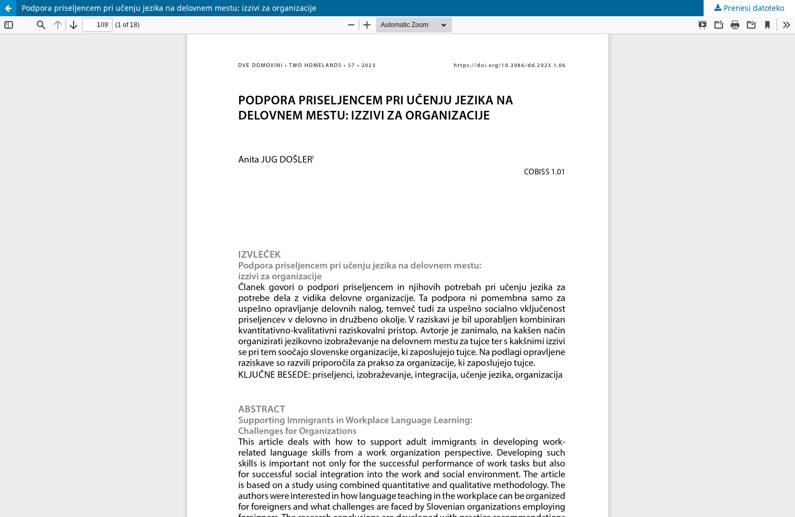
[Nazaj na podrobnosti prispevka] (8, 8)
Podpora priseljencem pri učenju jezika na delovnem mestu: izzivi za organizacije (169, 8)
